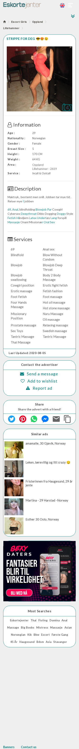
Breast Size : (17, 148)
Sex (52, 222)
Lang (54, 218)
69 (9, 209)
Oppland (37, 22)
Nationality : (16, 138)
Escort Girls (19, 22)
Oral (46, 222)
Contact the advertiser (39, 364)
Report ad (42, 388)
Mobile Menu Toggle (70, 5)
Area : (12, 164)
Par (49, 209)
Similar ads (39, 434)
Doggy (61, 213)
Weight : (14, 159)
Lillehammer (11, 28)
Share (39, 404)
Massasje (14, 222)
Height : (13, 154)
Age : (11, 133)
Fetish (12, 218)
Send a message (42, 373)
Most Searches (39, 611)
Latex (32, 218)
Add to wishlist (42, 381)
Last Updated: (27, 353)
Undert (42, 218)
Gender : (14, 143)
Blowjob (41, 209)
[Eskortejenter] (39, 5)
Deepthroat (29, 213)
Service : (14, 173)
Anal (15, 209)
